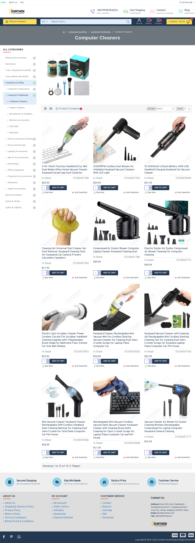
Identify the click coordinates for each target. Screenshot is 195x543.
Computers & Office (78, 32)
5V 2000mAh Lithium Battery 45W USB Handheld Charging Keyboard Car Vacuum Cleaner (167, 169)
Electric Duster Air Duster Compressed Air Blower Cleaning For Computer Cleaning (166, 251)
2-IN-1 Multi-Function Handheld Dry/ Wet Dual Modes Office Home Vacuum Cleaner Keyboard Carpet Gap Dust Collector (64, 169)
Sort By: (151, 109)
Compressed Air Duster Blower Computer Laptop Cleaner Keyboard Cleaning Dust (116, 250)
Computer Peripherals (101, 32)
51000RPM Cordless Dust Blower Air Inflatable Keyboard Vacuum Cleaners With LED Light (114, 169)
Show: (180, 109)
